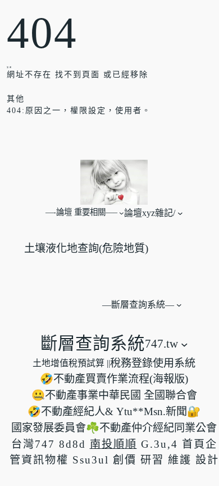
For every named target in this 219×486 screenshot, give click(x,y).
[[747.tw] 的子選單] (184, 344)
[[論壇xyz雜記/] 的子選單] (180, 212)
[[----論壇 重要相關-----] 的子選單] (121, 212)
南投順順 (113, 444)
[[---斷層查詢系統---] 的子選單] (179, 305)
